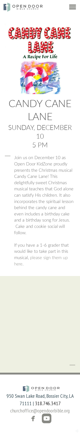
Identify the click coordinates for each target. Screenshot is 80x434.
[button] (40, 419)
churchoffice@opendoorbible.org (40, 410)
